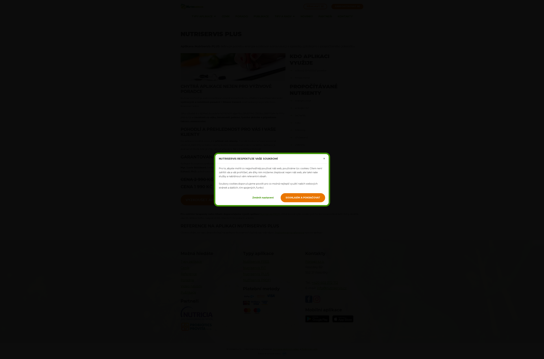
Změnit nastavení (263, 197)
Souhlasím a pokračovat (303, 197)
